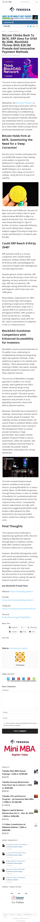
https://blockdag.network (21, 591)
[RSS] (36, 26)
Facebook (14, 681)
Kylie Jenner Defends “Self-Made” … (16, 869)
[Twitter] (30, 26)
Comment (5, 690)
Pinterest (30, 681)
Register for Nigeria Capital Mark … (16, 877)
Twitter (9, 681)
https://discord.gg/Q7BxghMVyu (16, 617)
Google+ (19, 681)
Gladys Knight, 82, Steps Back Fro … (16, 861)
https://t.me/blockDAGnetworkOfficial (19, 608)
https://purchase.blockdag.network (17, 600)
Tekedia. (16, 918)
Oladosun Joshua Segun (15, 846)
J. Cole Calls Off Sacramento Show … (16, 853)
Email (34, 681)
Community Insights (13, 31)
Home (3, 31)
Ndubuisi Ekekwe (13, 879)
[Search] (37, 2)
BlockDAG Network (24, 103)
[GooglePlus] (33, 26)
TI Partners (14, 55)
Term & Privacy (21, 920)
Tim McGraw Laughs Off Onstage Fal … (17, 844)
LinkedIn (24, 681)
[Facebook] (27, 26)
